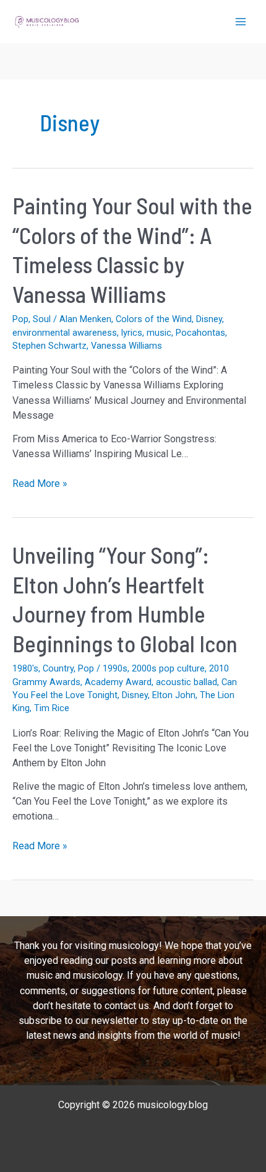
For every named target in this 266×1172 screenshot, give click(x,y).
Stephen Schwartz (49, 345)
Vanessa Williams (126, 345)
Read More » (39, 484)
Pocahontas (200, 332)
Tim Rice (51, 708)
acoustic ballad (186, 682)
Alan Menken (85, 319)
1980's (25, 668)
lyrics (131, 332)
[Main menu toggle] (241, 22)
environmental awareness (64, 332)
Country (58, 668)
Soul (42, 319)
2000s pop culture (168, 668)
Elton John (173, 695)
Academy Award (118, 682)
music (159, 332)
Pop (20, 319)
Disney (209, 319)
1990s (115, 668)
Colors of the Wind (154, 319)
